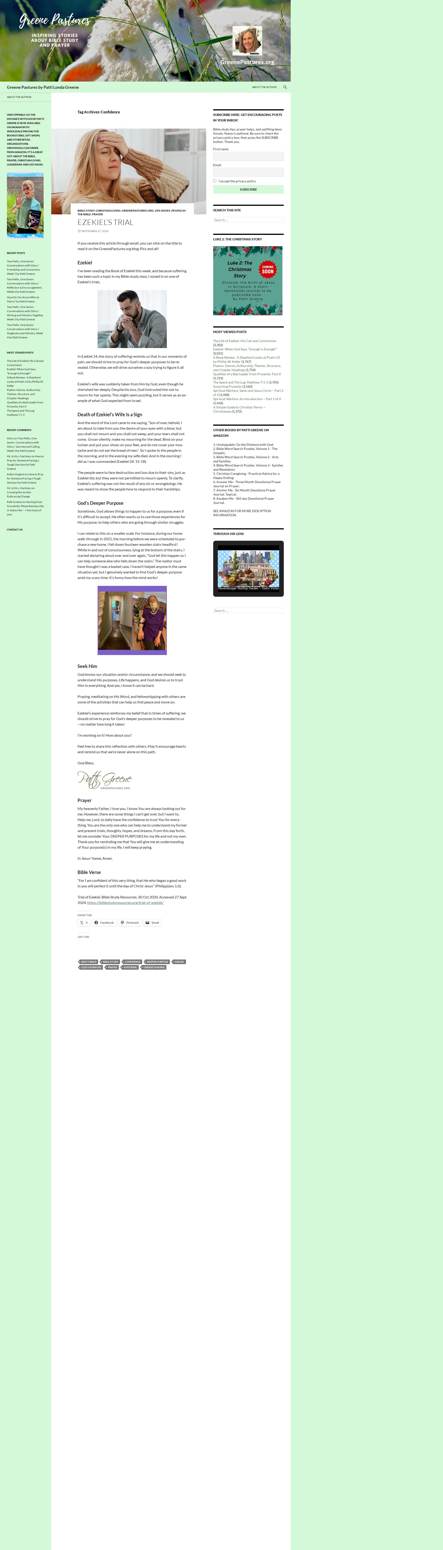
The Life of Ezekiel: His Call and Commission (244, 341)
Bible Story (110, 961)
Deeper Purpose (157, 961)
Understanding (154, 967)
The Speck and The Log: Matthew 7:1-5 (240, 382)
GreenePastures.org (138, 210)
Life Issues (162, 210)
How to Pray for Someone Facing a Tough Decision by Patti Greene (25, 478)
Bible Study (86, 210)
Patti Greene (14, 502)
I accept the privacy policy (237, 181)
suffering (130, 967)
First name (220, 149)
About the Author (264, 87)
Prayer (97, 214)
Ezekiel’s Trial (106, 222)
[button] (238, 580)
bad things (88, 961)
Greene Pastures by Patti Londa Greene (43, 87)
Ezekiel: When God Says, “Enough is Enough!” (245, 349)
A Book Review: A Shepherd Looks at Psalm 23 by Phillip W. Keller (25, 381)
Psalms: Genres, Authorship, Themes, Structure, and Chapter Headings (24, 394)
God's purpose (91, 967)
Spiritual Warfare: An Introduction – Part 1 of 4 (247, 399)
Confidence (133, 961)
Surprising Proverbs (227, 386)
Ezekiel (179, 961)
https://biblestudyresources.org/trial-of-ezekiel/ (125, 902)
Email (217, 165)
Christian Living (108, 210)
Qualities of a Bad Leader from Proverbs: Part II (247, 374)
